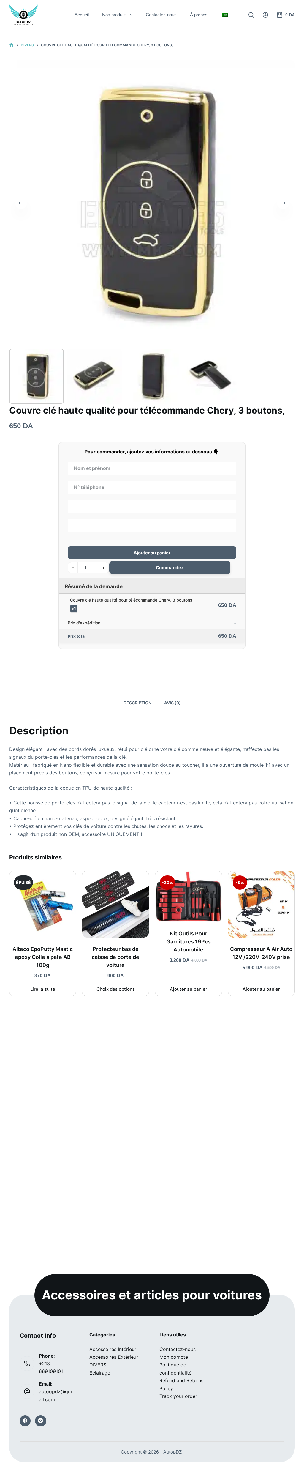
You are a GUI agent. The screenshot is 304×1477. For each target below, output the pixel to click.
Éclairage (99, 1373)
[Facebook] (25, 1420)
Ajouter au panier (152, 553)
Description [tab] (137, 702)
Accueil (82, 14)
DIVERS (97, 1365)
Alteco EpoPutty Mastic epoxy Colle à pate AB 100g (42, 957)
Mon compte (173, 1357)
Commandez (170, 567)
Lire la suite (42, 989)
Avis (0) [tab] (172, 702)
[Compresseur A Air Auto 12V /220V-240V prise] (261, 904)
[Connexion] (265, 15)
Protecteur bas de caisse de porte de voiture (115, 957)
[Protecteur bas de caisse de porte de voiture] (115, 904)
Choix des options (115, 989)
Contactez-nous (161, 14)
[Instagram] (40, 1420)
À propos (199, 14)
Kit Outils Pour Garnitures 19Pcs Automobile (188, 941)
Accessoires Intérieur (112, 1349)
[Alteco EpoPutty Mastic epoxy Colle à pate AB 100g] (43, 904)
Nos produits (114, 14)
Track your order (178, 1396)
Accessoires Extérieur (113, 1357)
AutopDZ (172, 1452)
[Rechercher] (251, 15)
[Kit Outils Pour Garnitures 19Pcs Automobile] (188, 896)
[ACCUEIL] (11, 45)
